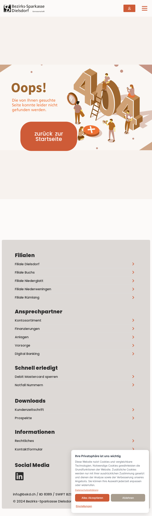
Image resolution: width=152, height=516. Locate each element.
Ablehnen (128, 497)
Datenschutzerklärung (86, 490)
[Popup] (144, 8)
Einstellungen (84, 506)
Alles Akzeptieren (92, 497)
